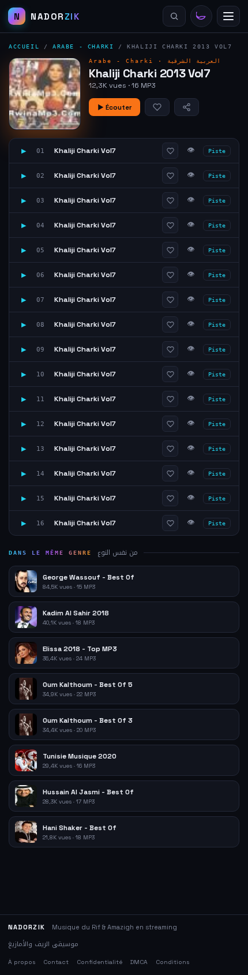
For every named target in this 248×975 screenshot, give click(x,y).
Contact (56, 962)
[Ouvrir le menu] (228, 16)
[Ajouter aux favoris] (157, 107)
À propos (21, 962)
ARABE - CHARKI (83, 46)
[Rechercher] (174, 16)
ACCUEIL (24, 46)
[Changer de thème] (201, 16)
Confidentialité (99, 962)
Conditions (172, 962)
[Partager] (186, 107)
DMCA (139, 962)
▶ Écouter (114, 107)
